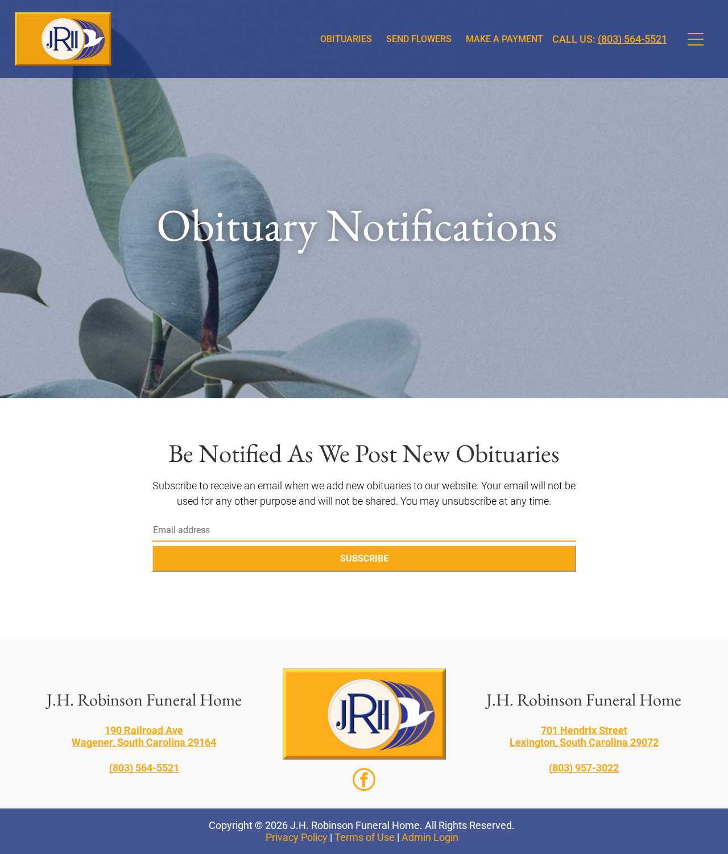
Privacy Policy (297, 837)
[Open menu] (696, 39)
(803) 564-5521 (632, 39)
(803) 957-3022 (584, 768)
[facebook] (364, 781)
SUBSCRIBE (364, 558)
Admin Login (430, 837)
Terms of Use (364, 837)
